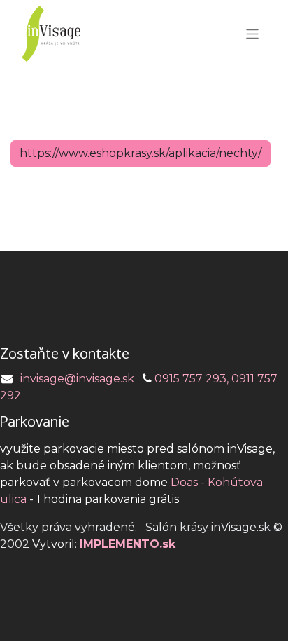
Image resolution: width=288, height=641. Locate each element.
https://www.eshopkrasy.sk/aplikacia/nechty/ (140, 153)
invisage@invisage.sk (77, 378)
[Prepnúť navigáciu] (252, 33)
